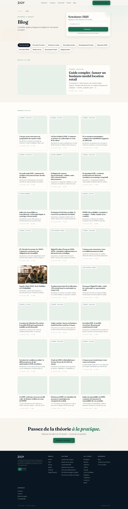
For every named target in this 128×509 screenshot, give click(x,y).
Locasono (86, 480)
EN (22, 468)
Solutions (44, 3)
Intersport (86, 464)
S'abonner (88, 29)
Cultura (86, 467)
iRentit (85, 482)
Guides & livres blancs (104, 462)
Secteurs (52, 3)
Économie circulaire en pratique (70, 475)
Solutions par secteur (67, 459)
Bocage (86, 470)
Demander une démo (101, 3)
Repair (50, 467)
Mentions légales (22, 496)
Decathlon (86, 459)
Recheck (50, 470)
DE (25, 468)
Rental (50, 459)
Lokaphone (87, 477)
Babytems (86, 475)
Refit (49, 462)
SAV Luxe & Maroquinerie (68, 470)
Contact (20, 493)
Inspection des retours (67, 467)
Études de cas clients (67, 462)
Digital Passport (52, 472)
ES (24, 468)
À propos (20, 491)
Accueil (20, 11)
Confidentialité (22, 499)
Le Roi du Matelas (89, 472)
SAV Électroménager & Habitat (69, 472)
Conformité (61, 3)
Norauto (86, 462)
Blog (74, 3)
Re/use (50, 464)
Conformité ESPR (66, 464)
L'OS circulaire (102, 464)
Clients (69, 3)
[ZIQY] (21, 3)
